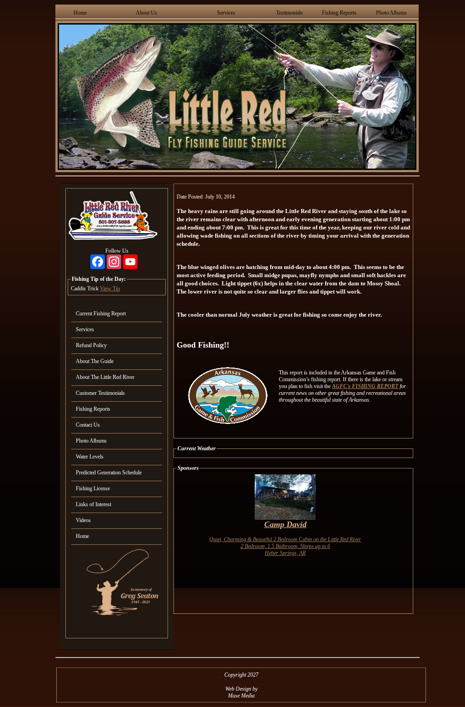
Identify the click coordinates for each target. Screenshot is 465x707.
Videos (83, 520)
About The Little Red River (105, 377)
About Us (146, 13)
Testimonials (289, 13)
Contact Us (88, 425)
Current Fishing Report (101, 313)
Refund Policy (91, 345)
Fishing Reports (339, 13)
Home (80, 13)
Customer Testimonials (100, 393)
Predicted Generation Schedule (109, 472)
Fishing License (93, 488)
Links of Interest (93, 504)
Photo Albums (391, 13)
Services (226, 13)
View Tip (110, 288)
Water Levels (90, 456)
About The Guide (95, 361)
